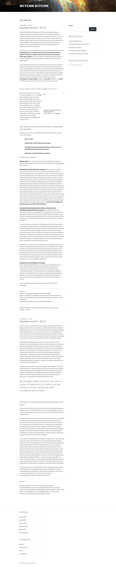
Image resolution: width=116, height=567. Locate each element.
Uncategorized (23, 553)
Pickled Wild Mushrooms (75, 41)
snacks (21, 550)
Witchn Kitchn (34, 6)
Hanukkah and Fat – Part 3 (32, 27)
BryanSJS (57, 113)
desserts (21, 544)
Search (71, 25)
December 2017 (23, 526)
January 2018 (22, 523)
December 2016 (23, 532)
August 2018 (22, 520)
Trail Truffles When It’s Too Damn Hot (79, 44)
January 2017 (22, 529)
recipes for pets (23, 547)
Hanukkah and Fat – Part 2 (32, 321)
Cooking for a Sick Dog (75, 47)
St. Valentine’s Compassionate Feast (78, 53)
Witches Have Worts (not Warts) (77, 50)
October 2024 (23, 517)
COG (59, 181)
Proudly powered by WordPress (27, 563)
